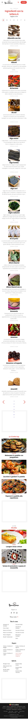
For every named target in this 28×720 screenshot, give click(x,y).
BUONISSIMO (14, 709)
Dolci (17, 638)
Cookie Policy (21, 711)
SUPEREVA (19, 709)
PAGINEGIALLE (13, 706)
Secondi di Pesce (20, 630)
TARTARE (14, 564)
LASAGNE (14, 544)
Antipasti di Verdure (6, 625)
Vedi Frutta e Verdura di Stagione (19, 655)
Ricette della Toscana (19, 671)
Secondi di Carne (20, 632)
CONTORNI (14, 453)
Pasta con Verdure (7, 632)
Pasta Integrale (7, 634)
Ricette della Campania (6, 670)
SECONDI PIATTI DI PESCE (14, 474)
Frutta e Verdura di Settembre (20, 650)
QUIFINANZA (8, 709)
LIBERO (4, 706)
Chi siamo (5, 711)
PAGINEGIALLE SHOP (21, 706)
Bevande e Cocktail (18, 635)
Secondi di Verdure (18, 627)
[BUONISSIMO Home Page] (9, 2)
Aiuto (19, 712)
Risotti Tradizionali (7, 637)
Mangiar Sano (6, 663)
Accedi (23, 2)
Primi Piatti (6, 628)
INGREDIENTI (15, 8)
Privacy (16, 711)
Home (11, 8)
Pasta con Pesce (7, 630)
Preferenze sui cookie (12, 712)
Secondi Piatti (19, 624)
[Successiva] (24, 402)
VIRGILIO (8, 706)
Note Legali (11, 711)
